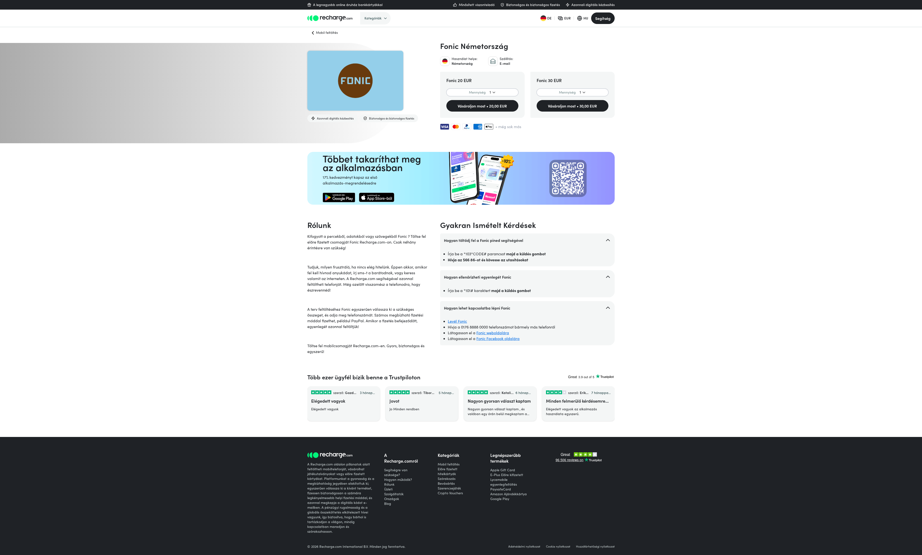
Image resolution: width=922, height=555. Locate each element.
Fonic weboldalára (492, 332)
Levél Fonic (457, 321)
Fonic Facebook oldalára (498, 338)
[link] (339, 197)
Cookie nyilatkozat (558, 546)
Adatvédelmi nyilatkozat (524, 546)
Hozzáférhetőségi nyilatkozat (595, 546)
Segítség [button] (603, 18)
